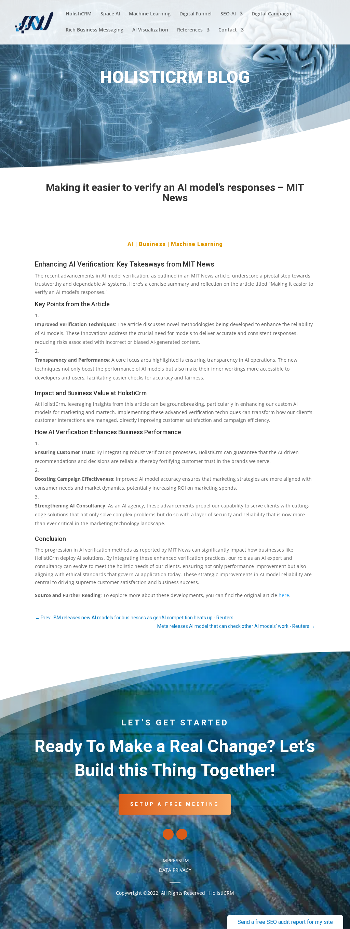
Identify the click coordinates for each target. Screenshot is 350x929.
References (190, 30)
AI (130, 244)
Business (152, 244)
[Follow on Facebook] (168, 834)
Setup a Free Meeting (174, 804)
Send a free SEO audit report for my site (285, 922)
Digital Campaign (271, 14)
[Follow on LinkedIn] (181, 834)
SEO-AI (228, 14)
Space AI (110, 14)
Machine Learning (150, 14)
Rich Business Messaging (94, 30)
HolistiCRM (79, 14)
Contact (227, 30)
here (284, 595)
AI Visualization (150, 30)
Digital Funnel (195, 14)
